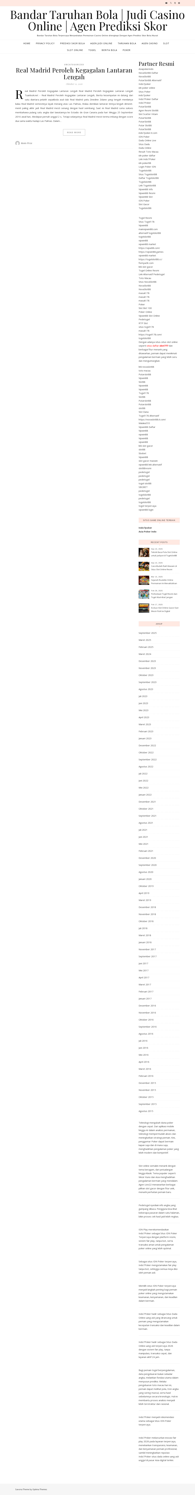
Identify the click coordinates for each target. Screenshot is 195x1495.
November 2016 (147, 1012)
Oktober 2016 (146, 1019)
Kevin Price (26, 143)
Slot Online (75, 50)
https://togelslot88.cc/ (150, 259)
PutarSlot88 (145, 106)
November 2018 (147, 914)
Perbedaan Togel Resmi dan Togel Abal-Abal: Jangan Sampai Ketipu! (164, 595)
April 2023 (144, 717)
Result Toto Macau (148, 151)
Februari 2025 (146, 646)
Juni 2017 (143, 963)
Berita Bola (109, 50)
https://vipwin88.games (151, 251)
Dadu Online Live (147, 140)
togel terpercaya (147, 505)
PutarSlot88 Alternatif (150, 80)
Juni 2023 (143, 703)
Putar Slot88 (145, 125)
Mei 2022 (144, 787)
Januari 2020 (145, 878)
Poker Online (145, 311)
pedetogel (144, 472)
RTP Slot (143, 323)
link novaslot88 (146, 366)
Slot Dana (144, 411)
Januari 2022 (145, 794)
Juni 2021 (143, 836)
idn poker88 (145, 162)
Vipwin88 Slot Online (149, 315)
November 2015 (147, 1089)
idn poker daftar (147, 155)
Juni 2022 (143, 780)
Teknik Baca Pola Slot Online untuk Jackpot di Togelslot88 (164, 554)
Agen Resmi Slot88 (148, 110)
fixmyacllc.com (146, 262)
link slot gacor (146, 266)
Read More (74, 132)
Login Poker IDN (147, 166)
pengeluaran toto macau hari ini (155, 1385)
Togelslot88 (145, 170)
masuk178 (144, 293)
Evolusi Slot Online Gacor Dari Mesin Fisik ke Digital (165, 609)
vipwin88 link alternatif (150, 464)
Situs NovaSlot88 (147, 281)
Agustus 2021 (146, 822)
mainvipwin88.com (148, 229)
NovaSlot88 (145, 76)
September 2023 (148, 682)
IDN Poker (144, 136)
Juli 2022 (143, 773)
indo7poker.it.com (148, 132)
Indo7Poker (145, 102)
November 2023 (147, 668)
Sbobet (142, 453)
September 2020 (148, 864)
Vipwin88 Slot (146, 196)
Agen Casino (150, 43)
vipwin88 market (147, 244)
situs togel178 (146, 326)
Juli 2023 (143, 696)
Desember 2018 (147, 907)
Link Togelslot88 (147, 185)
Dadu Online (145, 147)
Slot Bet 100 (145, 308)
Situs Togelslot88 (148, 174)
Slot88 (142, 381)
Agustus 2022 (146, 766)
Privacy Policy (45, 43)
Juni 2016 (143, 1047)
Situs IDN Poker (163, 1420)
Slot (166, 43)
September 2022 (148, 759)
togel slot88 (145, 483)
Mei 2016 (144, 1054)
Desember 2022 (147, 745)
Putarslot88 (145, 374)
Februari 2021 (146, 850)
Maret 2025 (145, 639)
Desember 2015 (147, 1082)
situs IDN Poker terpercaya (161, 1261)
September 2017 (148, 956)
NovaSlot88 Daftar (148, 72)
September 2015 (148, 1104)
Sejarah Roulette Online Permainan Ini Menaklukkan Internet (164, 582)
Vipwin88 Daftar (147, 426)
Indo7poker (145, 83)
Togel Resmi (145, 217)
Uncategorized (74, 64)
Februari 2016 (146, 1075)
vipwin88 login (146, 509)
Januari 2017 (145, 998)
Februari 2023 (146, 731)
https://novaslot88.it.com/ (152, 419)
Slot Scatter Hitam (148, 114)
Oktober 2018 (146, 921)
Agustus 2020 (146, 871)
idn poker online (147, 87)
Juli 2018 (143, 928)
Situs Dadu (144, 144)
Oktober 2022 (146, 752)
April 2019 (144, 893)
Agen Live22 (145, 1184)
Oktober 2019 (146, 886)
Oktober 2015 (146, 1096)
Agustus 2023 (146, 689)
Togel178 (144, 393)
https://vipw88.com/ (149, 247)
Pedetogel (144, 319)
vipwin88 (143, 240)
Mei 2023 (144, 710)
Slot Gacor (144, 204)
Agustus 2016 (146, 1033)
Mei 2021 (144, 843)
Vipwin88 (143, 225)
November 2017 (147, 949)
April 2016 (144, 1061)
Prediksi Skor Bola (72, 43)
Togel (92, 50)
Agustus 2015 (146, 1111)
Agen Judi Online (101, 43)
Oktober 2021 (146, 808)
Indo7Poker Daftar (148, 99)
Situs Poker (145, 91)
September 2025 (148, 632)
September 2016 (148, 1026)
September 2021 (148, 815)
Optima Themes (39, 1489)
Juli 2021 (143, 829)
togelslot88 (145, 236)
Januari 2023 (145, 738)
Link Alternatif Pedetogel (152, 274)
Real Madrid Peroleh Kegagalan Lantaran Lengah (74, 73)
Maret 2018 (145, 935)
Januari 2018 (145, 942)
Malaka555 (144, 423)
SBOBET (143, 487)
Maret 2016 (145, 1068)
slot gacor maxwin (148, 460)
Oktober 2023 (146, 675)
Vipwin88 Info (146, 189)
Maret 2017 (145, 984)
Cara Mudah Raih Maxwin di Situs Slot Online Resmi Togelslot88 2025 (164, 568)
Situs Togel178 (146, 221)
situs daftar (157, 345)
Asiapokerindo (146, 68)
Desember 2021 (147, 801)
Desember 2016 (147, 1005)
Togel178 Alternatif (149, 415)
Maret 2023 (145, 724)
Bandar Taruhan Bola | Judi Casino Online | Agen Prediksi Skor (97, 20)
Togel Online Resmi (149, 270)
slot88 (142, 408)
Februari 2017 (146, 991)
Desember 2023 (147, 661)
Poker (126, 50)
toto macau (145, 370)
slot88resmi (145, 468)
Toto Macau (145, 278)
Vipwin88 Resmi (147, 193)
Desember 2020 (147, 857)
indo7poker (145, 95)
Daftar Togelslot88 (149, 177)
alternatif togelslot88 (150, 232)
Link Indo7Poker (147, 159)
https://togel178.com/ (150, 334)
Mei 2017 (144, 970)
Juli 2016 (143, 1040)
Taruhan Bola (127, 43)
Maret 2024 (145, 653)
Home (26, 43)
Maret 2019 (145, 900)
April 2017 (144, 977)
